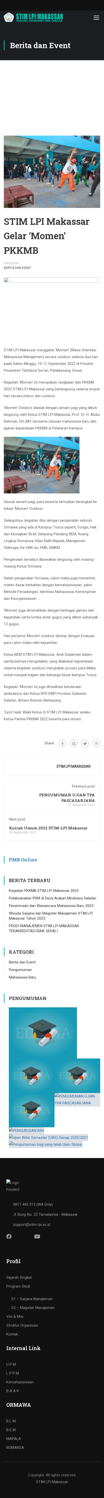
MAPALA (13, 1439)
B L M (11, 1421)
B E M (11, 1430)
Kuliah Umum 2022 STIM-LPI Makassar (48, 827)
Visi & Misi (14, 1316)
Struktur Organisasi (22, 1325)
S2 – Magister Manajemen (33, 1307)
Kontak (12, 1334)
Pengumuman (20, 970)
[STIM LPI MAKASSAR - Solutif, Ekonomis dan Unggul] (33, 17)
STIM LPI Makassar (52, 1482)
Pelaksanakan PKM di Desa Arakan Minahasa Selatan (52, 898)
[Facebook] (62, 743)
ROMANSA (15, 1447)
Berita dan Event (17, 268)
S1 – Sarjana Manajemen (32, 1299)
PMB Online (23, 860)
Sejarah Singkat (19, 1277)
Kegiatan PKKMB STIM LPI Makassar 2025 (44, 890)
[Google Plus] (73, 743)
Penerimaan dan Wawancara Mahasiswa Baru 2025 (51, 905)
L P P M (12, 1373)
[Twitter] (85, 743)
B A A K (12, 1391)
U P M (11, 1364)
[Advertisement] (52, 93)
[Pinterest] (96, 743)
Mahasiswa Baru (22, 977)
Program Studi (18, 1286)
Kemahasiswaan (20, 1382)
